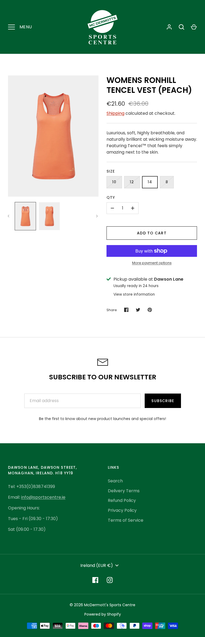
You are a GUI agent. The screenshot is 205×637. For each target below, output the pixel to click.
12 (132, 182)
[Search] (181, 27)
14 (150, 182)
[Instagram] (110, 580)
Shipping (115, 113)
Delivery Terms (124, 491)
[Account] (169, 27)
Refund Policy (122, 500)
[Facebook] (95, 580)
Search (115, 481)
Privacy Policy (122, 510)
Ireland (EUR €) (96, 565)
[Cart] (194, 27)
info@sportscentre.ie (43, 497)
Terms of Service (125, 520)
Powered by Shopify (102, 614)
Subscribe (162, 400)
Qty (111, 197)
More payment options (152, 262)
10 (114, 182)
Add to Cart (151, 233)
